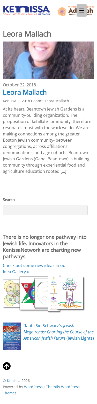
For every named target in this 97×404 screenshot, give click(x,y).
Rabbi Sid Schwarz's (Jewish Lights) (59, 332)
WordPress (33, 386)
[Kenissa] (26, 12)
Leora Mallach (25, 92)
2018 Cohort (32, 100)
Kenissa (9, 100)
